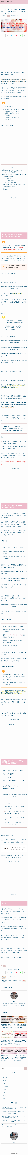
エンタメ (5, 1080)
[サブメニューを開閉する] (25, 1080)
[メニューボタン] (26, 2)
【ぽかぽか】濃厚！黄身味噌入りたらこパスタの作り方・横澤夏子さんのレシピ (14, 1117)
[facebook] (12, 1151)
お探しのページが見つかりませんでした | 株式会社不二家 (18, 848)
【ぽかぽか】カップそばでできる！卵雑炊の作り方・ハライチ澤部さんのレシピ (13, 1112)
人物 (4, 1092)
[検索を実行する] (25, 1068)
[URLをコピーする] (25, 35)
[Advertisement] (14, 53)
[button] (3, 35)
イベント (5, 1077)
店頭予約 (9, 178)
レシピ (4, 1089)
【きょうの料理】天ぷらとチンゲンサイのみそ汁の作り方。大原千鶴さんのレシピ (14, 1108)
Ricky (14, 1001)
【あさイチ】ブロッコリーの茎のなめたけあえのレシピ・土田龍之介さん (14, 1125)
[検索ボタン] (22, 2)
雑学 (4, 1098)
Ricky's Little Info (6, 2)
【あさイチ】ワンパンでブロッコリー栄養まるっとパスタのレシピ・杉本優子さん (14, 1121)
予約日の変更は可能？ (12, 182)
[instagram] (16, 1151)
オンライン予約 (10, 180)
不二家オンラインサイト (16, 635)
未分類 (4, 1095)
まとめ (6, 189)
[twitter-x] (14, 1151)
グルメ (8, 15)
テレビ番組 (5, 1086)
